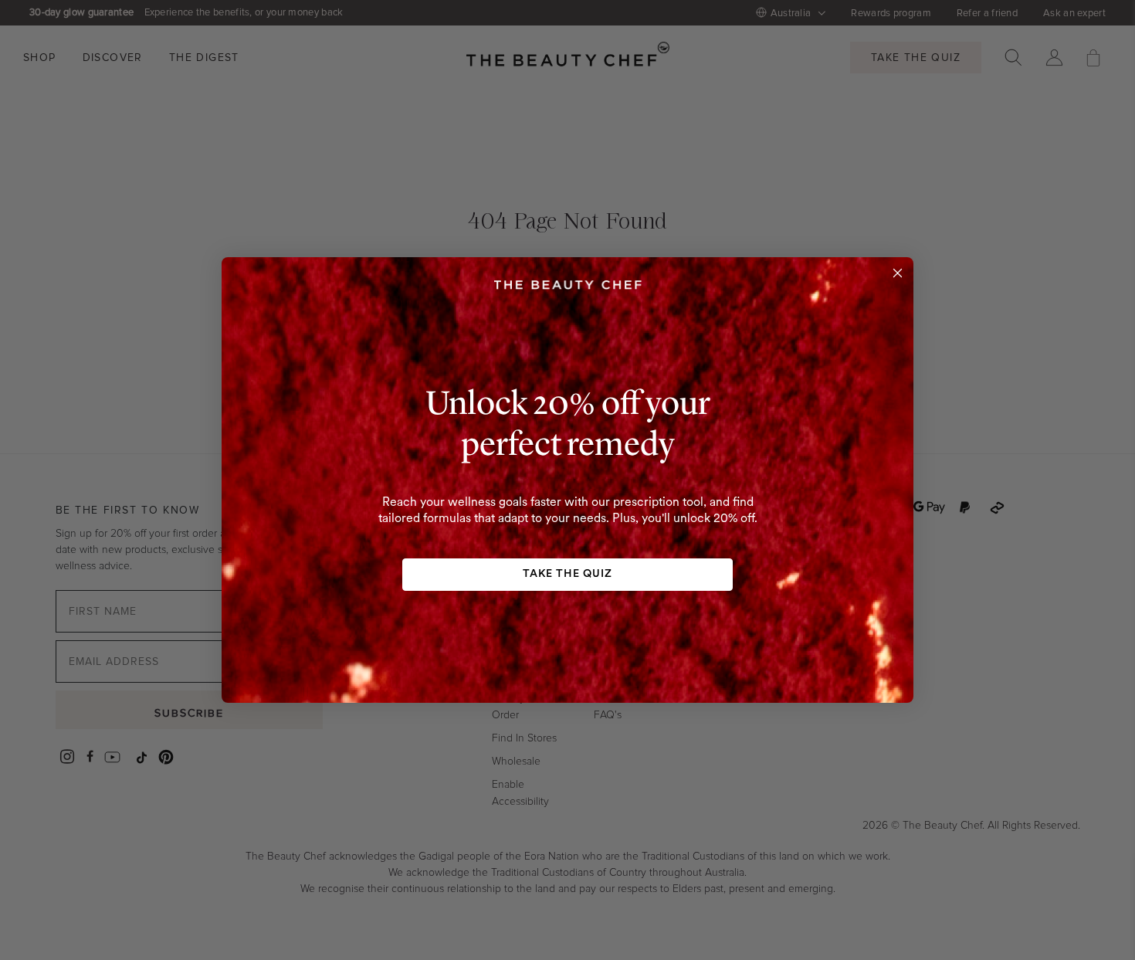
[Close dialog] (897, 273)
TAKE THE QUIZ (567, 574)
